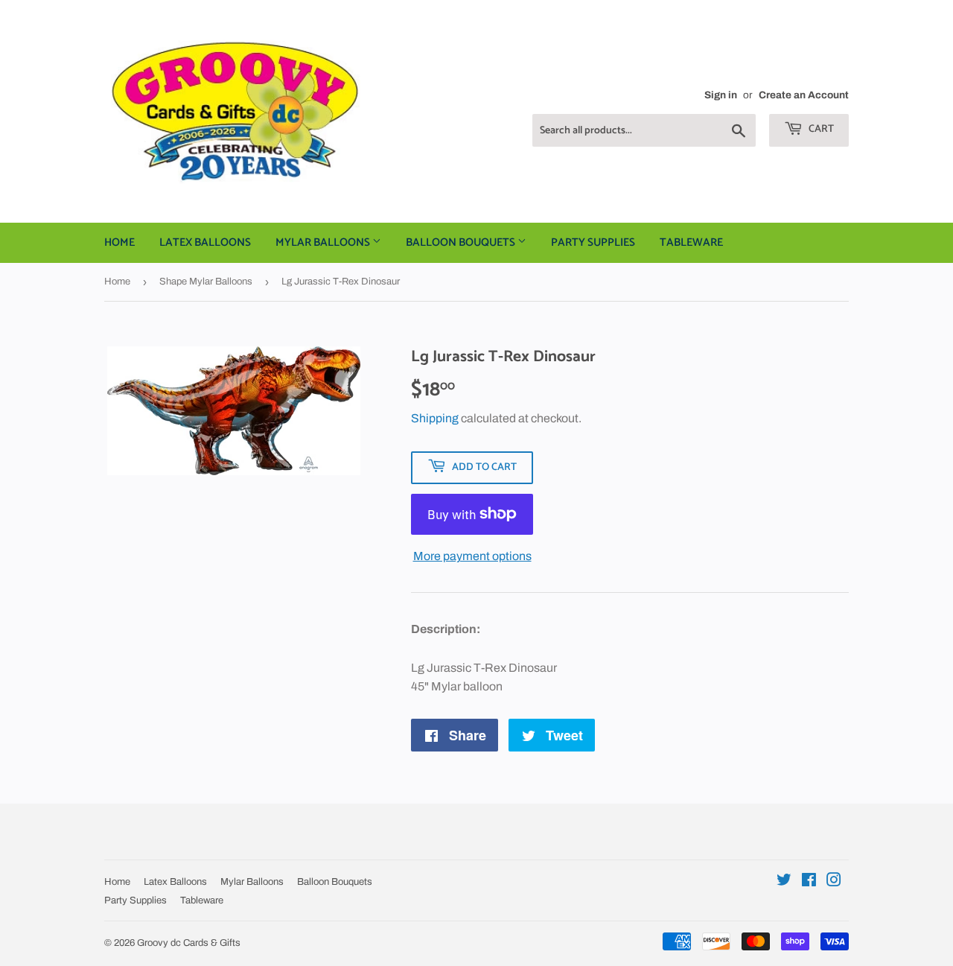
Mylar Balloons (323, 242)
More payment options (472, 556)
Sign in (720, 95)
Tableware (691, 242)
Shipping (435, 418)
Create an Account (804, 95)
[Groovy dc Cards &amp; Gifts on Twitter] (784, 881)
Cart (820, 129)
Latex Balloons (205, 242)
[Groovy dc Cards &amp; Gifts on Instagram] (833, 881)
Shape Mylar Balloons (205, 281)
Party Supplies (593, 242)
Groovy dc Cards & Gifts (188, 943)
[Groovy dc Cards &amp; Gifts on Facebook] (809, 881)
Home (119, 242)
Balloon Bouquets (461, 242)
